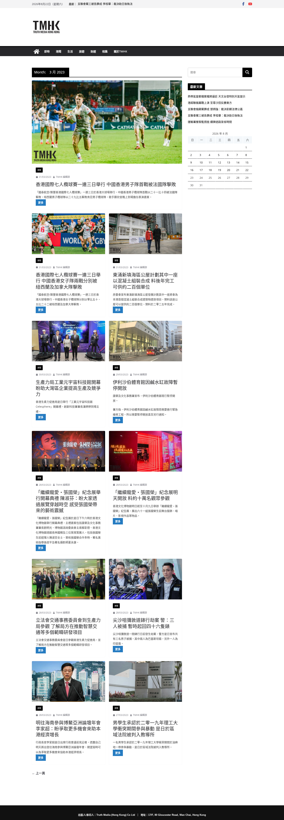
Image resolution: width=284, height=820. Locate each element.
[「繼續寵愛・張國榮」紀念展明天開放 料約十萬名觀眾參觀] (145, 451)
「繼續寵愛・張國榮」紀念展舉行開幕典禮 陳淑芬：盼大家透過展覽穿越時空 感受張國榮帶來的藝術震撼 (68, 501)
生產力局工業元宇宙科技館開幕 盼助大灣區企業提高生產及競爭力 (68, 388)
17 (201, 170)
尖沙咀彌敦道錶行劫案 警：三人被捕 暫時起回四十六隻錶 (143, 623)
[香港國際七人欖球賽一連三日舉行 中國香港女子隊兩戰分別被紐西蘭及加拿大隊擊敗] (68, 233)
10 (201, 162)
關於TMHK (120, 51)
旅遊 (81, 51)
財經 (93, 51)
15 (246, 162)
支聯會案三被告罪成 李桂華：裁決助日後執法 (105, 4)
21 (237, 170)
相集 (105, 51)
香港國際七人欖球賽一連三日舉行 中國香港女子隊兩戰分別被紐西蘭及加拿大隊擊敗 (68, 280)
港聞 (58, 51)
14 (237, 162)
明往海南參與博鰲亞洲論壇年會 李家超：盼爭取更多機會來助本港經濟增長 (68, 728)
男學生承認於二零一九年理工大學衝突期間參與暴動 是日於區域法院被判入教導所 (145, 728)
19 (219, 170)
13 (228, 162)
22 (246, 170)
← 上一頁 (38, 773)
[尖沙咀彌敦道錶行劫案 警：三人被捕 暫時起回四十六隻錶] (145, 579)
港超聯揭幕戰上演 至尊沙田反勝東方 (210, 103)
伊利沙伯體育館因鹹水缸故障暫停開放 (145, 385)
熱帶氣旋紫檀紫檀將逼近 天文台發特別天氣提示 (216, 96)
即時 (47, 51)
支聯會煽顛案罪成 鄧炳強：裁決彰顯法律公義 (215, 109)
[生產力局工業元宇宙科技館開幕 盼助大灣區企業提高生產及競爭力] (68, 341)
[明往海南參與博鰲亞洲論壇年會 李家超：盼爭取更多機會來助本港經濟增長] (68, 681)
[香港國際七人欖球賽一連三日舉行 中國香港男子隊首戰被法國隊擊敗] (107, 122)
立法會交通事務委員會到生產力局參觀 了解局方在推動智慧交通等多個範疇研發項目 (68, 626)
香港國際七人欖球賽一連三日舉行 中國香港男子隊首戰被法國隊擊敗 (106, 184)
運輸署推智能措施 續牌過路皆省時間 (210, 122)
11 (210, 162)
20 (228, 170)
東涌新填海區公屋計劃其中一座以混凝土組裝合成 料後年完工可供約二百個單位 (145, 280)
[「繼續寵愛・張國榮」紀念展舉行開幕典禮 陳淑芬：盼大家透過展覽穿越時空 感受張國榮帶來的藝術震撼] (68, 451)
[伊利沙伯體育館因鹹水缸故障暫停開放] (145, 341)
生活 (70, 51)
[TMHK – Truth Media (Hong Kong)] (36, 51)
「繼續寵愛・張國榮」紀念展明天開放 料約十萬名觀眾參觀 (145, 495)
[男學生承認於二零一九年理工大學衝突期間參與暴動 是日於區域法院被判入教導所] (145, 681)
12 (219, 162)
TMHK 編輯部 (63, 177)
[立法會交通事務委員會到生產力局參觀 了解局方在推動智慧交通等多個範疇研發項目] (68, 579)
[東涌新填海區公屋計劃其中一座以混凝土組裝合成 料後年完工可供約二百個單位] (145, 233)
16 (191, 170)
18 (210, 170)
